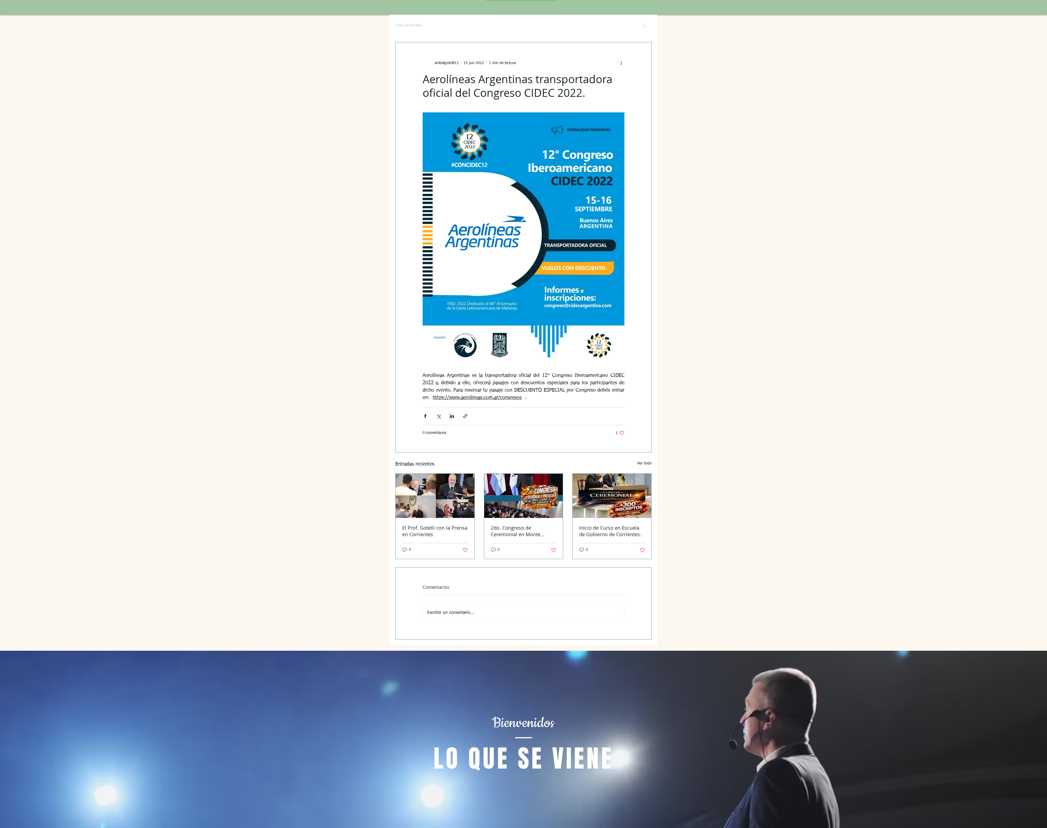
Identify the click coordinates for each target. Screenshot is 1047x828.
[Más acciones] (621, 63)
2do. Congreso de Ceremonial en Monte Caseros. (515, 531)
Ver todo (644, 463)
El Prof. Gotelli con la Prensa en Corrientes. (434, 531)
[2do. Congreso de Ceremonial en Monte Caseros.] (523, 496)
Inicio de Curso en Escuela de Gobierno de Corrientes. (610, 531)
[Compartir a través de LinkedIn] (452, 416)
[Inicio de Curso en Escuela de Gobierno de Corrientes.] (612, 496)
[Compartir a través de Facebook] (425, 416)
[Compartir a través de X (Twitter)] (438, 416)
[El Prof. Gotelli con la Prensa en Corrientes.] (435, 496)
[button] (644, 25)
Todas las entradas (408, 25)
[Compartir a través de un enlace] (465, 416)
